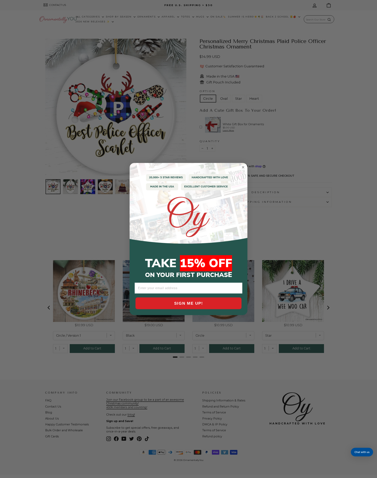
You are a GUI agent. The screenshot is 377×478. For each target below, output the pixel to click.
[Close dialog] (243, 167)
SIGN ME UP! (188, 303)
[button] (362, 452)
